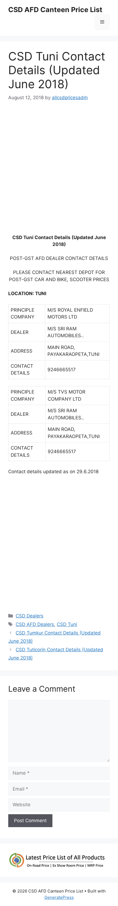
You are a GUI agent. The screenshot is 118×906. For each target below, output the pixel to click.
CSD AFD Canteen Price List (55, 9)
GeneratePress (59, 897)
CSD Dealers (29, 616)
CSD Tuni (67, 624)
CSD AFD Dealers (35, 624)
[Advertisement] (59, 170)
